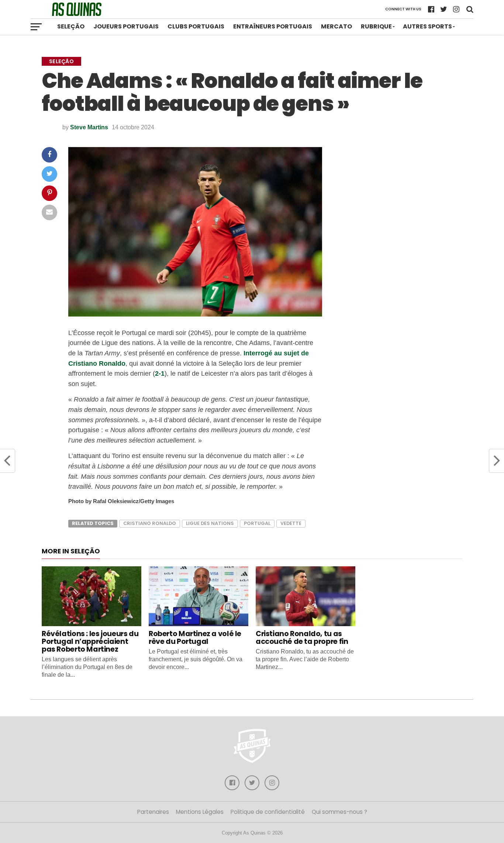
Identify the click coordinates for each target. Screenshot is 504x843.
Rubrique (376, 26)
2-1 (160, 373)
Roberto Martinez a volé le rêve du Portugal (195, 637)
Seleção (70, 26)
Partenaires (153, 812)
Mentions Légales (200, 812)
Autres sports (427, 26)
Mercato (336, 26)
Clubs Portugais (196, 26)
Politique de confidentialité (268, 812)
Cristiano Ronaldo (149, 523)
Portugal (257, 523)
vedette (290, 523)
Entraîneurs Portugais (272, 26)
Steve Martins (89, 127)
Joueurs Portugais (126, 26)
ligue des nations (210, 523)
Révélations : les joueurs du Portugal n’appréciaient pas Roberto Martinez (90, 641)
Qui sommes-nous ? (339, 812)
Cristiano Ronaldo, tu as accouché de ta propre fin (302, 637)
